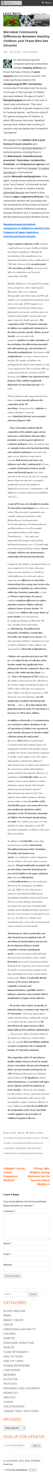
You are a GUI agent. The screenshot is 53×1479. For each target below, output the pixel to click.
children (32, 1133)
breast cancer (13, 1320)
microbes (18, 1138)
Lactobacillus (8, 1148)
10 (33, 476)
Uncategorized (13, 1406)
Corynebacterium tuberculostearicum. (27, 1143)
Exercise (8, 1347)
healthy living (13, 1361)
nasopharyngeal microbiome (30, 1153)
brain (7, 1315)
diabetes (9, 1338)
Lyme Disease (11, 1370)
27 (13, 1041)
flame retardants (15, 1352)
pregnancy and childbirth (21, 1388)
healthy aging (13, 1356)
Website (7, 1264)
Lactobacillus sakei (23, 1148)
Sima (5, 52)
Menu (48, 2)
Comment (9, 1211)
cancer (8, 1324)
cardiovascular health (19, 1329)
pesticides (10, 1383)
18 (14, 877)
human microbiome (16, 1365)
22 (13, 917)
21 (9, 917)
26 (9, 1041)
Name (7, 1243)
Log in (33, 1470)
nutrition (10, 1379)
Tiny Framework (19, 1470)
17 (33, 756)
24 (17, 977)
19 (9, 889)
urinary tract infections (20, 1411)
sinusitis (35, 1138)
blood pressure (14, 1311)
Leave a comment (30, 52)
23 (17, 917)
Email (7, 1254)
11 (14, 496)
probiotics (27, 1138)
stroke (8, 1402)
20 (13, 889)
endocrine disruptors (18, 1342)
